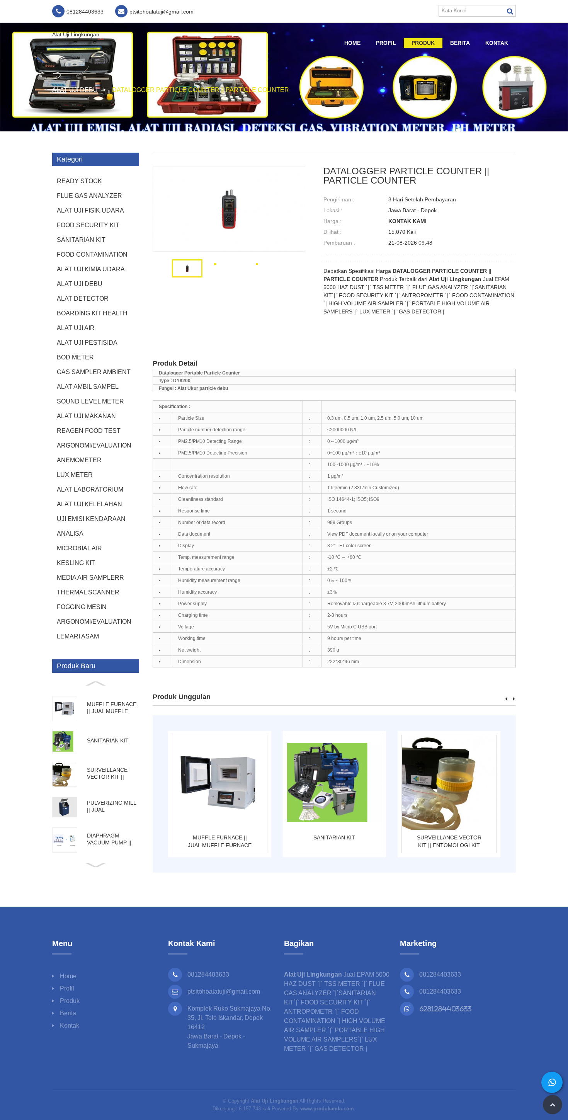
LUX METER (75, 474)
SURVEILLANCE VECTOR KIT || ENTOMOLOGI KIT (449, 841)
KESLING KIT (76, 563)
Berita (460, 43)
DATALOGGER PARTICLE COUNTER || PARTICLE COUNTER (200, 90)
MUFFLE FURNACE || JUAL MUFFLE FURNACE (220, 841)
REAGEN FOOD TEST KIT (89, 432)
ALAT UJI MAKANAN (86, 416)
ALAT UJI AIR (76, 328)
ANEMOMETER (79, 460)
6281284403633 (445, 1009)
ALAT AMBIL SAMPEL (88, 386)
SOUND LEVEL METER (90, 401)
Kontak (496, 43)
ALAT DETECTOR (83, 298)
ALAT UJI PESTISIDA (87, 342)
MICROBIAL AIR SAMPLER (79, 550)
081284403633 (440, 974)
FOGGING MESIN (82, 607)
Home (352, 43)
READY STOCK (79, 181)
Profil (386, 43)
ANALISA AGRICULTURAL (81, 535)
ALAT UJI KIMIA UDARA (91, 269)
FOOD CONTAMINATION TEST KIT (92, 256)
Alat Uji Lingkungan (75, 34)
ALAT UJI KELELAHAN (89, 504)
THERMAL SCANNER (88, 592)
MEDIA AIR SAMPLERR (90, 577)
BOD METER (75, 357)
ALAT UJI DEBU (75, 90)
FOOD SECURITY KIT (88, 225)
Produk (423, 43)
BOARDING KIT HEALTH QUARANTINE (92, 315)
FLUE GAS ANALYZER (89, 195)
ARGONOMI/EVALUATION (94, 445)
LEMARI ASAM (78, 636)
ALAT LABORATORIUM (90, 489)
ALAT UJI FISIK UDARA (90, 210)
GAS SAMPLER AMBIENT (94, 372)
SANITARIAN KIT (81, 240)
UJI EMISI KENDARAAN (91, 519)
